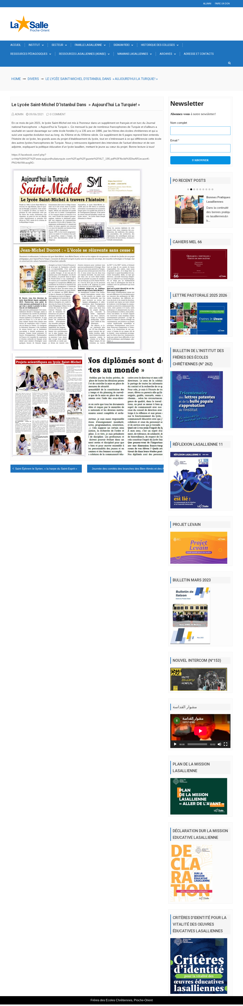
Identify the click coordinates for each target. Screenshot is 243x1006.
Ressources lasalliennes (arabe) (82, 53)
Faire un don (222, 3)
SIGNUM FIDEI (121, 44)
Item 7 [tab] (206, 189)
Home (16, 79)
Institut (34, 44)
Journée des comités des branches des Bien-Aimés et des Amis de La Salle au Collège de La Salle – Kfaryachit (158, 468)
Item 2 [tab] (191, 189)
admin (19, 114)
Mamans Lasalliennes (133, 53)
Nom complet (178, 122)
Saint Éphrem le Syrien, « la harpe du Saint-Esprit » (46, 468)
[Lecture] (175, 744)
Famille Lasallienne (88, 44)
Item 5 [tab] (200, 189)
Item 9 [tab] (212, 189)
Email (174, 140)
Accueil (15, 44)
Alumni (207, 3)
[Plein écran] (225, 744)
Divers (33, 79)
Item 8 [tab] (209, 189)
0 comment (58, 114)
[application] (200, 731)
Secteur (57, 44)
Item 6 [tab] (203, 189)
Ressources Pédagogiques (28, 53)
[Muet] (219, 744)
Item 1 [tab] (188, 189)
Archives (166, 53)
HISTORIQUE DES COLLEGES (158, 44)
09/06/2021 (36, 114)
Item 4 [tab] (197, 189)
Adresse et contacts (199, 53)
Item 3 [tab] (194, 189)
